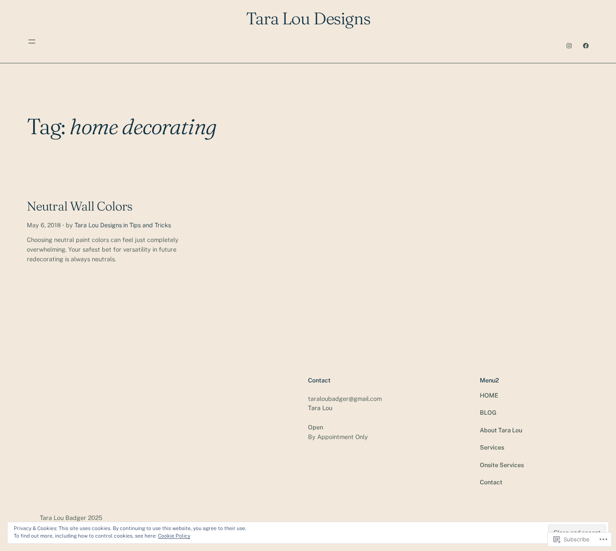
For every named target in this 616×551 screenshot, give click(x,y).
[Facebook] (585, 45)
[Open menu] (32, 41)
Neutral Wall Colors (79, 206)
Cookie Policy (174, 536)
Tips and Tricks (150, 225)
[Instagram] (569, 45)
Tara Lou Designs (98, 225)
